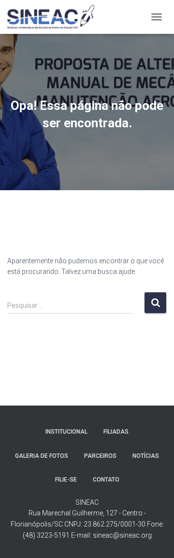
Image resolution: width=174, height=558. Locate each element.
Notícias (145, 455)
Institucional (66, 431)
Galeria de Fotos (41, 455)
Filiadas (116, 431)
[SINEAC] (54, 17)
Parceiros (100, 455)
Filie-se (66, 479)
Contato (106, 479)
